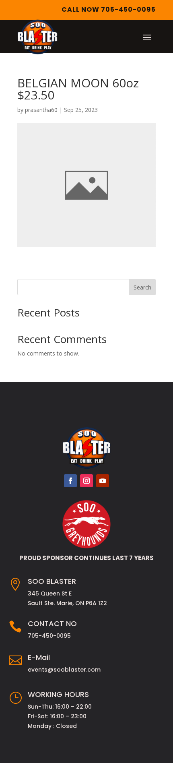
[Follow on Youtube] (102, 480)
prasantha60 (41, 110)
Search (142, 287)
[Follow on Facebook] (70, 480)
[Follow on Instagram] (86, 480)
